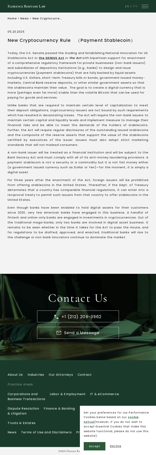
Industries (36, 374)
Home (12, 18)
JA (127, 6)
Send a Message (82, 332)
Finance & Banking (59, 408)
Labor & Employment (68, 394)
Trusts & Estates (22, 423)
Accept (94, 446)
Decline (115, 446)
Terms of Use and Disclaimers (46, 432)
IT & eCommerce (104, 394)
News (24, 18)
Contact (85, 374)
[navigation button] (145, 6)
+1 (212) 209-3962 (81, 316)
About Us (15, 374)
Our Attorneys (61, 374)
